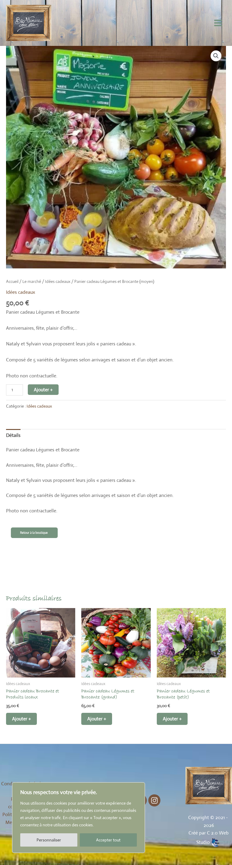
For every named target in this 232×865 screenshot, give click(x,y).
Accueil (12, 281)
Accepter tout (108, 840)
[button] (216, 55)
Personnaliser (49, 840)
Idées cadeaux (57, 281)
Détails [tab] (13, 435)
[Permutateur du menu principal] (218, 23)
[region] (78, 817)
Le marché (31, 281)
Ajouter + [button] (21, 719)
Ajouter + (43, 389)
